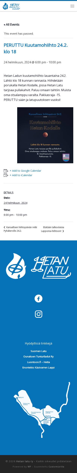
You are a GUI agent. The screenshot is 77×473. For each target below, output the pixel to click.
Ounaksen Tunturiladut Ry (38, 356)
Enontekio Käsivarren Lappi (38, 367)
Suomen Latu (39, 351)
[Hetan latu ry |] (11, 5)
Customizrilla (56, 466)
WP (29, 466)
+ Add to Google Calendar (25, 170)
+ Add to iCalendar (21, 175)
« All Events (11, 24)
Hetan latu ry (24, 461)
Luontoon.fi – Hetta (38, 362)
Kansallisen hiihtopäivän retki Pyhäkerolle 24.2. (20, 229)
